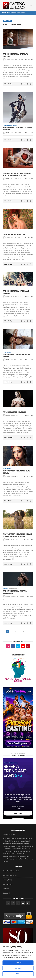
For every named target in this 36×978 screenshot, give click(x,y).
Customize (18, 968)
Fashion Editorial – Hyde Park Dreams (16, 292)
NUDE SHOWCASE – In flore (14, 234)
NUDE (4, 232)
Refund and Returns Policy (11, 871)
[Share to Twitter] (25, 84)
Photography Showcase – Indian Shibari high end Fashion (17, 535)
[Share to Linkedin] (27, 84)
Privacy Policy (7, 880)
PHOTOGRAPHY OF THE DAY (10, 125)
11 (24, 632)
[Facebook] (13, 646)
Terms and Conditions (10, 875)
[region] (18, 960)
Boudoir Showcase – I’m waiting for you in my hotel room (17, 174)
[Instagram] (8, 646)
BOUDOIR (5, 171)
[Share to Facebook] (22, 84)
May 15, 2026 (17, 296)
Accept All (18, 963)
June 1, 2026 (16, 237)
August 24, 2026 (18, 59)
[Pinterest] (28, 646)
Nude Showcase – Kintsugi (14, 412)
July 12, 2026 (17, 178)
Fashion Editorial (14, 51)
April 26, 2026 (17, 360)
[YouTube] (23, 646)
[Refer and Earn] (18, 789)
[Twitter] (18, 646)
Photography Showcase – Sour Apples (16, 355)
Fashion (5, 51)
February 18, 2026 (18, 596)
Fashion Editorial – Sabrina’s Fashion (15, 55)
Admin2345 (9, 59)
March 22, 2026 (18, 539)
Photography (7, 352)
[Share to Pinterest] (30, 84)
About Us (6, 888)
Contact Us (6, 893)
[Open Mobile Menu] (31, 5)
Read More (7, 84)
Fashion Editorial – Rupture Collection (15, 592)
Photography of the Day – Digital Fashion (17, 128)
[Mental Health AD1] (18, 670)
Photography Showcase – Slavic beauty (17, 472)
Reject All (18, 973)
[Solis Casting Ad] (18, 717)
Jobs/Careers (7, 884)
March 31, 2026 (17, 415)
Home (12, 12)
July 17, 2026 (17, 133)
